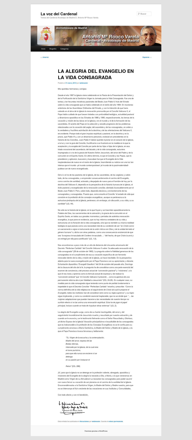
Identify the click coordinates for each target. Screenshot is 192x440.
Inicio (43, 48)
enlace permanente (116, 421)
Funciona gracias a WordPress (96, 431)
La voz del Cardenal (59, 13)
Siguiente (146, 57)
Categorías (64, 48)
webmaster (84, 83)
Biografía (53, 48)
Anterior (45, 57)
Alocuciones (84, 421)
